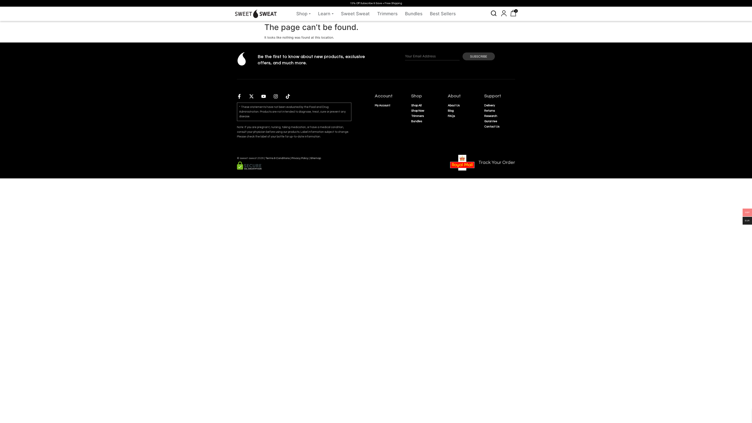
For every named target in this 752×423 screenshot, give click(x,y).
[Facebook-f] (239, 96)
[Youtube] (263, 96)
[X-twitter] (251, 96)
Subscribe (478, 56)
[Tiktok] (288, 96)
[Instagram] (275, 96)
